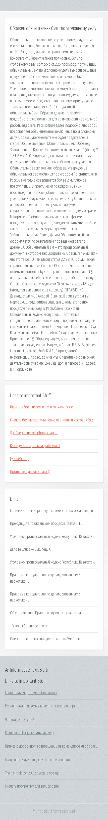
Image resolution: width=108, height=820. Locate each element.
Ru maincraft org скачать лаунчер (29, 733)
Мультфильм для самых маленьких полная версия (42, 706)
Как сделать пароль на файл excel (35, 446)
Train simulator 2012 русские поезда (32, 773)
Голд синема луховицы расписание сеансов (37, 760)
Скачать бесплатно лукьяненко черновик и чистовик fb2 (51, 420)
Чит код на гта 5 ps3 (19, 720)
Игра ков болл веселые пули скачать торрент (43, 407)
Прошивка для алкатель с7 (30, 472)
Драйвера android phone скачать (34, 433)
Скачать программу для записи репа (32, 786)
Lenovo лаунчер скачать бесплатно (31, 693)
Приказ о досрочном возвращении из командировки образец (51, 746)
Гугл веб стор (19, 459)
